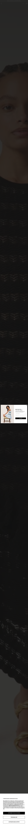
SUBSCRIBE (20, 418)
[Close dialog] (26, 405)
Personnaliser (14, 817)
